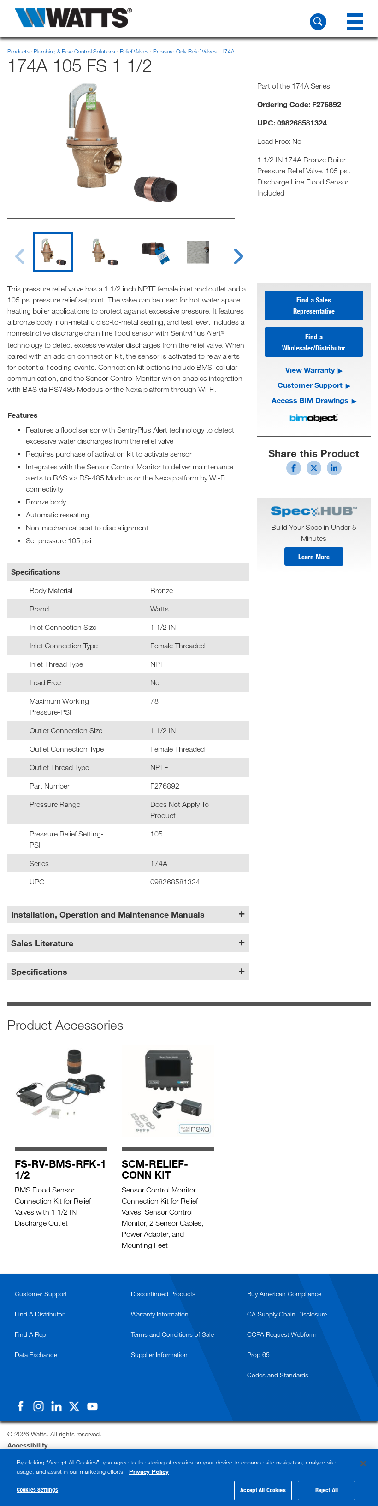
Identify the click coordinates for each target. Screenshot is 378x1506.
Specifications (39, 971)
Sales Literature (42, 943)
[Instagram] (38, 1406)
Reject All (326, 1490)
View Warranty (310, 369)
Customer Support (310, 384)
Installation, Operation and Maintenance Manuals (108, 914)
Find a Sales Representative (314, 305)
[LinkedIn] (56, 1406)
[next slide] (230, 250)
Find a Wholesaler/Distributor (313, 342)
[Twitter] (74, 1406)
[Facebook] (20, 1406)
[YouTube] (92, 1406)
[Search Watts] (318, 21)
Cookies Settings (37, 1489)
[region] (189, 1477)
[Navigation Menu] (355, 21)
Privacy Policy (149, 1471)
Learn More (314, 556)
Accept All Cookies (262, 1490)
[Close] (363, 1463)
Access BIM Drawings (310, 400)
